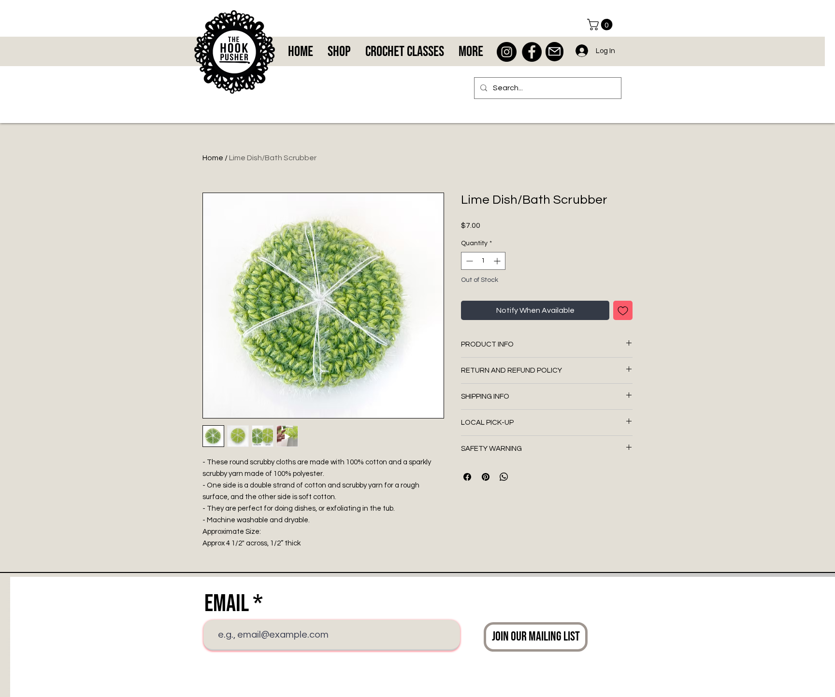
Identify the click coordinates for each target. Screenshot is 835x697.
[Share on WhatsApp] (504, 477)
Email (226, 604)
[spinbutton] (483, 260)
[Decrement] (468, 260)
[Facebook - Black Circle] (532, 52)
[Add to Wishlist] (623, 310)
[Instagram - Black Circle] (507, 52)
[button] (601, 24)
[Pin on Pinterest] (485, 477)
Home (212, 158)
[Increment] (498, 260)
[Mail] (554, 51)
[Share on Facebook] (467, 477)
